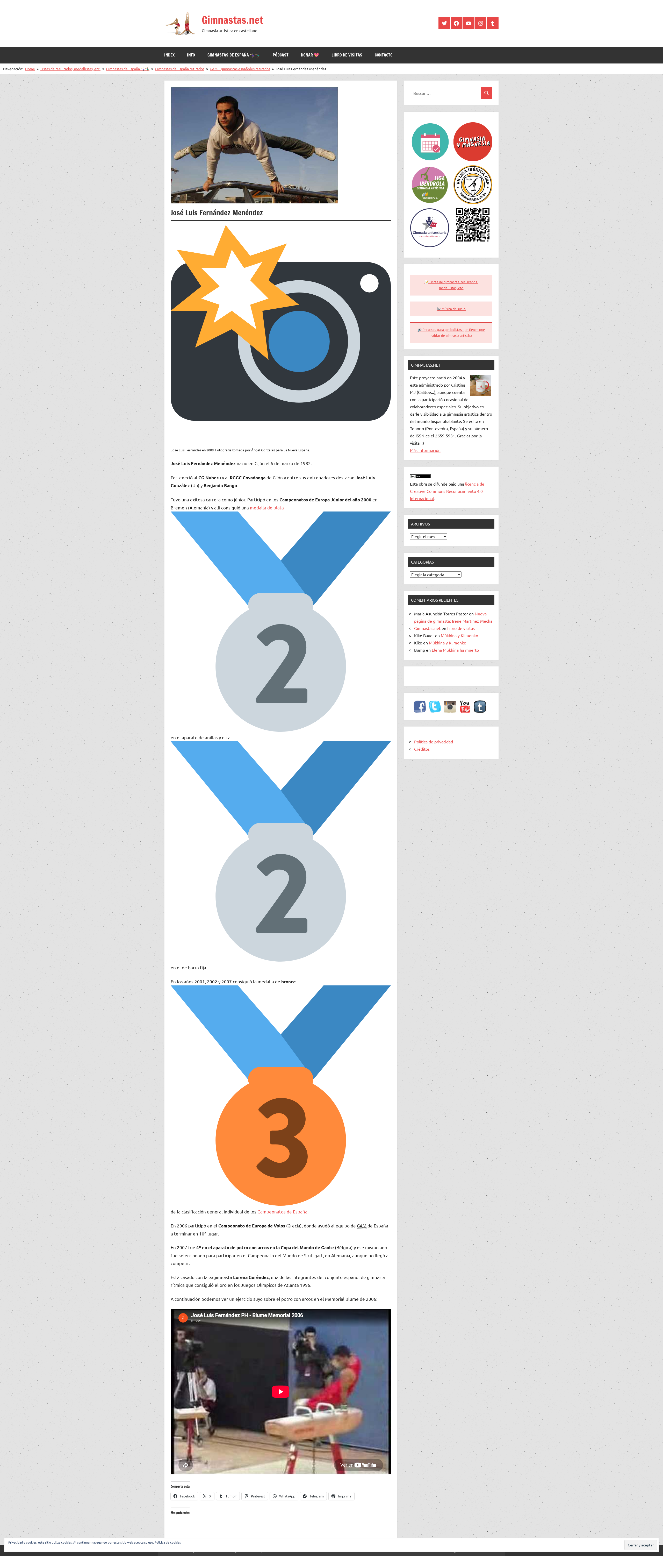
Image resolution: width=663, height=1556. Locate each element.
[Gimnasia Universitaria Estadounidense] (429, 212)
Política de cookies (168, 1542)
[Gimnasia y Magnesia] (472, 126)
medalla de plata (267, 507)
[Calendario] (429, 126)
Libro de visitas (347, 55)
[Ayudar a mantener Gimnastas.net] (472, 212)
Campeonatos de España (282, 1211)
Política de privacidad (433, 741)
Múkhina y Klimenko (459, 635)
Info (191, 55)
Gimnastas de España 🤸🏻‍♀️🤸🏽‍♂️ (233, 55)
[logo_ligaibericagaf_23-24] (472, 169)
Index (169, 55)
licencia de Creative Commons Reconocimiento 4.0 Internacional (447, 491)
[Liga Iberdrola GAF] (429, 169)
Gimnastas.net (232, 19)
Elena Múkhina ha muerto (455, 649)
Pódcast (281, 55)
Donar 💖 (310, 55)
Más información (425, 450)
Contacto (384, 55)
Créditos (422, 748)
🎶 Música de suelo (451, 309)
